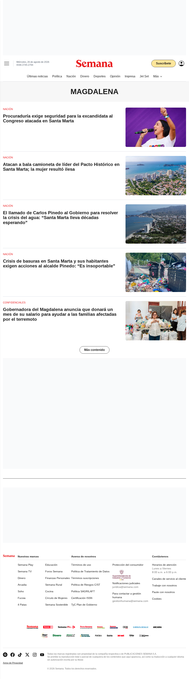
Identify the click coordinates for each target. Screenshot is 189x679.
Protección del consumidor (127, 564)
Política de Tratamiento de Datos (90, 571)
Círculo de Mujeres (56, 598)
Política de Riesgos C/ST (85, 584)
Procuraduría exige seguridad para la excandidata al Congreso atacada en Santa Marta (58, 118)
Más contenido (94, 349)
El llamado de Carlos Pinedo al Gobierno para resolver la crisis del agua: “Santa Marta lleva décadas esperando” (60, 217)
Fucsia (21, 598)
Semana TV (25, 571)
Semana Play (25, 564)
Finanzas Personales (57, 578)
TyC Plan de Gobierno (84, 604)
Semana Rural (53, 584)
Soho (21, 591)
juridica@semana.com (125, 586)
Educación (51, 564)
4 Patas (22, 604)
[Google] (5, 654)
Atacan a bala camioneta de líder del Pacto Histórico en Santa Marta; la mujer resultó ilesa (61, 167)
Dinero (21, 578)
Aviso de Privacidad (17, 663)
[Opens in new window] (12, 654)
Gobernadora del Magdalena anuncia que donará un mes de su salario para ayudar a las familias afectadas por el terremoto (59, 314)
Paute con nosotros (163, 592)
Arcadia (22, 584)
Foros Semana (54, 571)
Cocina (49, 591)
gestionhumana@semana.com (130, 600)
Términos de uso (81, 564)
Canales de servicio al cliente (169, 578)
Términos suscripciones (85, 578)
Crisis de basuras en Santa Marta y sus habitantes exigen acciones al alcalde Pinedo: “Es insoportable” (59, 263)
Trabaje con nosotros (164, 585)
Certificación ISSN (81, 598)
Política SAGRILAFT (83, 591)
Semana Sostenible (56, 604)
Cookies (156, 598)
